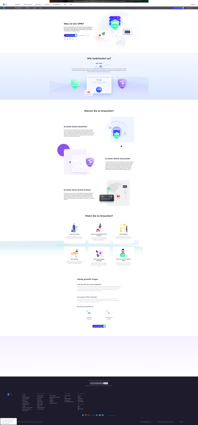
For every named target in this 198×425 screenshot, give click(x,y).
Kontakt (79, 397)
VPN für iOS (39, 400)
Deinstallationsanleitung (69, 401)
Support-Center (67, 395)
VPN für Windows (40, 395)
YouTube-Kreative (81, 401)
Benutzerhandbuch (68, 398)
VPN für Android (40, 401)
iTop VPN (24, 395)
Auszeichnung (80, 400)
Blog (40, 7)
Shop (71, 4)
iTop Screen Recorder (26, 397)
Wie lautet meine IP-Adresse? (55, 397)
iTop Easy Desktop (25, 398)
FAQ (65, 397)
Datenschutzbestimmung (8, 421)
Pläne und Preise (25, 410)
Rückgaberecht (145, 422)
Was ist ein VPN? (53, 395)
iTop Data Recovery (25, 403)
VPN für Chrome (40, 403)
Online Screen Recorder (26, 409)
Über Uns (79, 395)
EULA (182, 422)
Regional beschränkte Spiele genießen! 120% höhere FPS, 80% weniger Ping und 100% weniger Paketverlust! (100, 1)
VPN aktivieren (67, 400)
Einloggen (193, 4)
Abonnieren (106, 383)
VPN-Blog (51, 398)
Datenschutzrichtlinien (165, 422)
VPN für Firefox (40, 404)
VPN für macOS (40, 397)
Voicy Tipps (52, 401)
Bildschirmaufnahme (53, 403)
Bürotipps (51, 400)
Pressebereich (80, 398)
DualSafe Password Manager (27, 407)
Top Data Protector (25, 404)
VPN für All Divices (40, 409)
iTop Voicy (24, 400)
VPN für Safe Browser (41, 407)
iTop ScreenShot (25, 401)
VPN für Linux (39, 406)
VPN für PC (39, 398)
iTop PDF (23, 406)
